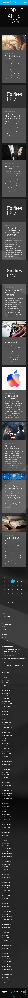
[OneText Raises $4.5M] (14, 42)
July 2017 (6, 948)
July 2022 (6, 803)
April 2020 (6, 874)
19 (21, 585)
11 (8, 581)
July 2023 (6, 772)
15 (4, 585)
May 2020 (6, 872)
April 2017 (6, 956)
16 (8, 585)
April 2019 (6, 906)
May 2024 (6, 745)
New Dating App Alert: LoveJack (12, 447)
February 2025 (7, 722)
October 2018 (7, 922)
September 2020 (8, 861)
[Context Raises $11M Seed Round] (14, 476)
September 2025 (8, 703)
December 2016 (8, 966)
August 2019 (7, 895)
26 (8, 593)
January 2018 (7, 940)
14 (21, 581)
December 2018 (8, 916)
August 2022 (7, 801)
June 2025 (6, 711)
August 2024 (7, 738)
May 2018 (6, 935)
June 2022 (6, 806)
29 (21, 593)
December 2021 (8, 822)
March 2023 (6, 782)
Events (5, 629)
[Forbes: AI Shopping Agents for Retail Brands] (14, 96)
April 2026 (6, 685)
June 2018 (6, 932)
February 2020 (7, 880)
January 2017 (7, 964)
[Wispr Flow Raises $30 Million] (14, 152)
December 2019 (8, 885)
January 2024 (7, 756)
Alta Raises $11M (13, 342)
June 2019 (6, 901)
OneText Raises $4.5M (12, 57)
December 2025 (8, 695)
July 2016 (6, 977)
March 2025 (6, 719)
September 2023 (8, 766)
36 (8, 602)
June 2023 (6, 774)
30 (4, 598)
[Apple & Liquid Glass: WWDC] (14, 378)
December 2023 (8, 759)
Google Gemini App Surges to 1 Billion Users (14, 658)
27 (12, 593)
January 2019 (7, 914)
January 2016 (7, 982)
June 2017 (6, 951)
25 (4, 593)
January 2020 (7, 882)
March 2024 (6, 751)
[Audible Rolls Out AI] (14, 523)
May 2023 (6, 777)
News (10, 53)
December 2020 (8, 853)
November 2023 (8, 761)
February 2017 (7, 961)
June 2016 (6, 979)
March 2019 (6, 908)
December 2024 (8, 727)
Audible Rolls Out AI (13, 539)
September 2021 (8, 830)
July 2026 (6, 677)
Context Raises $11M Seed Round (13, 487)
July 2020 (6, 866)
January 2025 (7, 724)
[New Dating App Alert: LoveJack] (14, 431)
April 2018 (6, 937)
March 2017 (6, 958)
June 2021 (6, 837)
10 (4, 581)
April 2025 (6, 717)
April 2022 (6, 811)
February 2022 (7, 816)
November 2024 (8, 730)
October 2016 (7, 972)
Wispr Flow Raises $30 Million (13, 167)
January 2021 (7, 851)
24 (21, 589)
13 (17, 581)
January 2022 (7, 819)
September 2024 (8, 735)
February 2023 (7, 785)
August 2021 (7, 832)
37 (12, 602)
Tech (13, 53)
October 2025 (7, 701)
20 (4, 589)
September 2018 (8, 924)
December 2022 (8, 790)
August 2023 (7, 769)
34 (21, 598)
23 (17, 589)
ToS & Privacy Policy (14, 994)
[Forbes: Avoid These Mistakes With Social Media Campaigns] (14, 210)
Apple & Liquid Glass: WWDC (11, 396)
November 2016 (8, 969)
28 (17, 593)
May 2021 (6, 840)
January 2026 (7, 693)
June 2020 (6, 869)
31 (8, 598)
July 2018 (6, 929)
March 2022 (6, 814)
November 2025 (8, 698)
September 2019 (8, 893)
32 (12, 598)
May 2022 (6, 809)
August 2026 (7, 674)
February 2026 (7, 690)
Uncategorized (7, 640)
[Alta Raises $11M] (14, 328)
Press (10, 225)
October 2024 (7, 732)
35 (4, 602)
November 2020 (8, 856)
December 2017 (8, 943)
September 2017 (8, 945)
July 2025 (6, 709)
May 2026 (6, 682)
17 (12, 585)
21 (8, 589)
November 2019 (8, 887)
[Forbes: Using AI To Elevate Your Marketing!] (14, 272)
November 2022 (8, 793)
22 (12, 589)
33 (17, 598)
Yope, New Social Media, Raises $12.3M (13, 665)
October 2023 (7, 764)
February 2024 (7, 753)
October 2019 (7, 890)
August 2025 (7, 706)
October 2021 (7, 827)
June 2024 (6, 743)
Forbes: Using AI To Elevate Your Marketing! (14, 292)
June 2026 (6, 680)
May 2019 (6, 903)
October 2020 (7, 859)
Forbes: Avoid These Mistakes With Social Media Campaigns (13, 231)
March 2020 (6, 877)
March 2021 (6, 845)
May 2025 (6, 714)
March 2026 (6, 688)
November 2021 (8, 824)
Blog (6, 53)
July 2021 (6, 835)
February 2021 (7, 848)
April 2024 (6, 748)
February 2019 (7, 911)
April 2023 (6, 780)
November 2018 (8, 919)
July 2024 (6, 740)
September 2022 (8, 798)
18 (17, 585)
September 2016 (8, 974)
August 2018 (7, 927)
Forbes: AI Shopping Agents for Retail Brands (13, 116)
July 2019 (6, 898)
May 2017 (6, 953)
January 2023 (7, 788)
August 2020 (7, 864)
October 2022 (7, 795)
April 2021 (6, 843)
